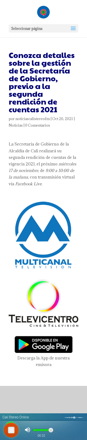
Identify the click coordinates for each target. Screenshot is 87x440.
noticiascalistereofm (32, 118)
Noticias (16, 125)
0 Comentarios (37, 125)
